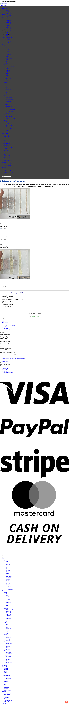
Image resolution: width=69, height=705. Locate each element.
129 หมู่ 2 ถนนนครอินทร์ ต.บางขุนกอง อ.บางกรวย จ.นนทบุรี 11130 (12, 358)
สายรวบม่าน (7, 157)
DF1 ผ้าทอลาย (9, 111)
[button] (3, 8)
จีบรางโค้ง (8, 15)
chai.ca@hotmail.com (4, 361)
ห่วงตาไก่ (6, 159)
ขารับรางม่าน (7, 150)
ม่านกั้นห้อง (8, 22)
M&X (7, 63)
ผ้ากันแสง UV (7, 65)
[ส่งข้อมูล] (2, 557)
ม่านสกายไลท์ (9, 29)
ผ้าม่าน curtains (5, 369)
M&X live (8, 130)
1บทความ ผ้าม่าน (8, 164)
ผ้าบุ (7, 80)
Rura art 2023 (9, 128)
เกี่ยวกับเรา (4, 17)
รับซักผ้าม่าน (7, 168)
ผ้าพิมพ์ (5, 96)
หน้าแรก (3, 11)
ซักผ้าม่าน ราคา (5, 368)
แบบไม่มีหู (10, 41)
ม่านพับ (7, 18)
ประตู (7, 10)
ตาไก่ (7, 17)
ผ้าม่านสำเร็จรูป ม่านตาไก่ (11, 325)
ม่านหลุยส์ (8, 20)
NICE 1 (5, 138)
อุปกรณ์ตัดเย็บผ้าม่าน (6, 327)
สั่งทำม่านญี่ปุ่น (7, 174)
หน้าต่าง (6, 8)
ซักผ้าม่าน (4, 167)
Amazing (8, 51)
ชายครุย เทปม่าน (8, 160)
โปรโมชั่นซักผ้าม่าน (8, 172)
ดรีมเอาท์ (8, 103)
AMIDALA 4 (9, 77)
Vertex (7, 53)
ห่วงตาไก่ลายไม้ (9, 329)
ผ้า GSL (8, 49)
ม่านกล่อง (8, 25)
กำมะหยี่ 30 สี (9, 68)
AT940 (7, 84)
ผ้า (2, 44)
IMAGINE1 (6, 135)
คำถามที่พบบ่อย (7, 165)
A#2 (7, 92)
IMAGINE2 (6, 136)
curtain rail (6, 145)
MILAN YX (8, 90)
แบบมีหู (9, 39)
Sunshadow (9, 58)
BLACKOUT (9, 89)
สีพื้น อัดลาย (9, 116)
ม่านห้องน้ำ (8, 30)
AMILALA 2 (8, 71)
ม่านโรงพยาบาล (9, 27)
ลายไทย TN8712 (10, 106)
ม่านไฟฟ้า (6, 148)
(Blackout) (8, 78)
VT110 (7, 85)
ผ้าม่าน (3, 6)
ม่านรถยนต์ (8, 32)
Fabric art (8, 54)
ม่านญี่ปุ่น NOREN (10, 37)
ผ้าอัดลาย (8, 123)
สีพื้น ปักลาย (9, 125)
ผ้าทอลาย (6, 104)
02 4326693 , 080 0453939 (6, 360)
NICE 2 (5, 140)
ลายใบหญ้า (8, 101)
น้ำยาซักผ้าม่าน (7, 170)
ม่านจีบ (7, 11)
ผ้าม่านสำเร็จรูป (5, 133)
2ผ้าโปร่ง (6, 120)
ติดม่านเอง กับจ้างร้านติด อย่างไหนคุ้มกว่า (10, 374)
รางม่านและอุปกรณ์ (6, 143)
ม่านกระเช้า (8, 24)
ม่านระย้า (8, 34)
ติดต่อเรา (4, 19)
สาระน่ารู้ (4, 162)
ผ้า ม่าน (3, 321)
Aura (7, 56)
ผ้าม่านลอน (8, 36)
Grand (7, 47)
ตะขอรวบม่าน (7, 155)
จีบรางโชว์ (8, 13)
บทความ (3, 14)
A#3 (7, 94)
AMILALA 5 (8, 75)
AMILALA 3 (8, 73)
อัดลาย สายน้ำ (7, 115)
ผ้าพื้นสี (5, 46)
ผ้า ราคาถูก (4, 132)
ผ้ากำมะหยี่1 (8, 70)
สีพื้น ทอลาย (9, 127)
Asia (7, 59)
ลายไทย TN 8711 (10, 108)
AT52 (7, 87)
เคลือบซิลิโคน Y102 (10, 118)
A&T (7, 61)
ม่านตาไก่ (6, 324)
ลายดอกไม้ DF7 (9, 99)
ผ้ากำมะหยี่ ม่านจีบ (10, 66)
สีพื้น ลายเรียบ (9, 122)
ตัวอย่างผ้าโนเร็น (12, 42)
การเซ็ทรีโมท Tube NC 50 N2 (7, 372)
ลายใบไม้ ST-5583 (10, 109)
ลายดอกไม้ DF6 (9, 97)
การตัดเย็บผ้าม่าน (5, 371)
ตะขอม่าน (6, 152)
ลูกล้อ (5, 153)
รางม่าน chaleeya (8, 147)
